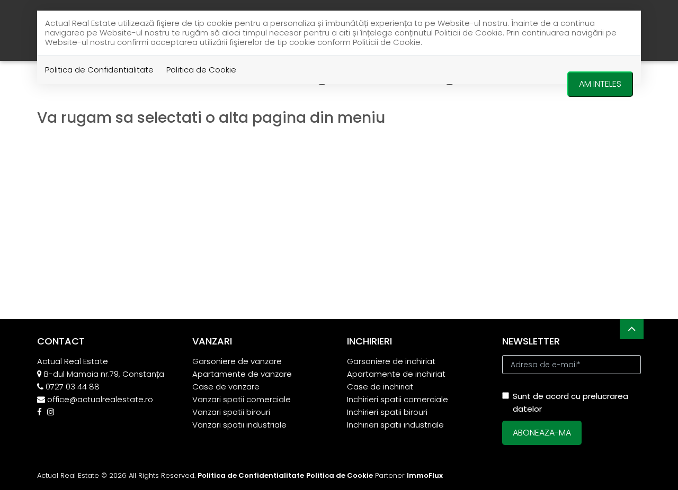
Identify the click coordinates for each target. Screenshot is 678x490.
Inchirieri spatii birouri (387, 412)
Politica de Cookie (201, 69)
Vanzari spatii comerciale (241, 399)
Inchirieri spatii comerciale (397, 399)
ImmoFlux (425, 475)
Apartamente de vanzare (242, 373)
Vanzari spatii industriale (239, 424)
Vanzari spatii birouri (231, 412)
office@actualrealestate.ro (100, 399)
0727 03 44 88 (73, 386)
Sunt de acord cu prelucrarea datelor (570, 402)
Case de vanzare (226, 386)
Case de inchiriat (380, 386)
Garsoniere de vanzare (237, 361)
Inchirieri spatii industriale (395, 424)
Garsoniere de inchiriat (391, 361)
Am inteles (600, 84)
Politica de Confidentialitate (99, 69)
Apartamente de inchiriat (396, 373)
